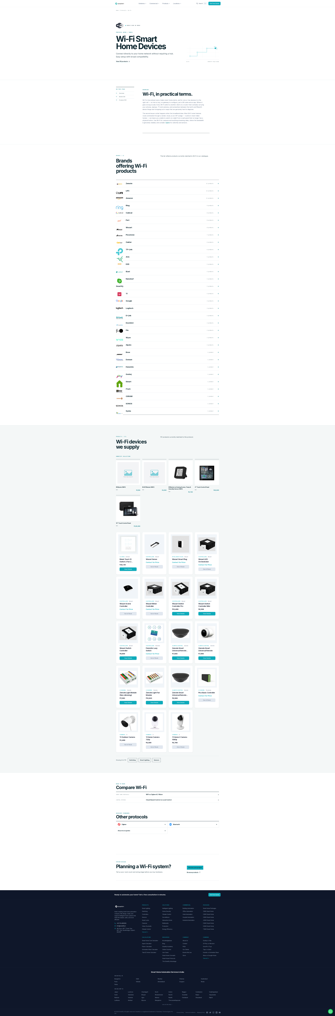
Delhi (137, 979)
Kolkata (138, 981)
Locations (176, 3)
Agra (143, 997)
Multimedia (165, 923)
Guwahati (184, 994)
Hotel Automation (187, 914)
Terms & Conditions (190, 1012)
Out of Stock (154, 566)
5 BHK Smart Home (208, 923)
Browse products (193, 872)
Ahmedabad (161, 981)
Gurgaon (181, 981)
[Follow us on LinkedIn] (216, 1012)
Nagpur (184, 992)
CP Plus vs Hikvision (209, 943)
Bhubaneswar (159, 994)
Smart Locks (145, 920)
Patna (116, 984)
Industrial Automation (188, 920)
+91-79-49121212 (121, 923)
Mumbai (160, 979)
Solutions (142, 3)
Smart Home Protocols (168, 958)
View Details (128, 569)
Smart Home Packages (209, 908)
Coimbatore (199, 992)
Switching (132, 760)
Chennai (181, 979)
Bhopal (144, 994)
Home (117, 10)
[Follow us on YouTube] (220, 1012)
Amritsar (130, 1000)
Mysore (144, 1000)
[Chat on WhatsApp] (330, 1011)
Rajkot (211, 997)
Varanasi (130, 997)
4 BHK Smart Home (208, 920)
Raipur (197, 994)
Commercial (154, 3)
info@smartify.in (121, 926)
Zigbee (167, 123)
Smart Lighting (144, 760)
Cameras (144, 923)
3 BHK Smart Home (208, 917)
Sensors (156, 760)
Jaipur (116, 992)
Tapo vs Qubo (207, 949)
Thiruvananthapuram (174, 1000)
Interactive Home (167, 920)
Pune (115, 981)
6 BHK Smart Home (208, 926)
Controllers (145, 914)
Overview (120, 93)
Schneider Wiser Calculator (150, 949)
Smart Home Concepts (168, 955)
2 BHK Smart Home (208, 914)
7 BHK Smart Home (208, 929)
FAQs (184, 946)
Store (184, 955)
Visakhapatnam (213, 992)
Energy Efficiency (167, 929)
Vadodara (131, 994)
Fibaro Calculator (147, 946)
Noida (202, 981)
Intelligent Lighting (167, 908)
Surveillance (165, 917)
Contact (185, 943)
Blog (163, 943)
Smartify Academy (167, 946)
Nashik (170, 997)
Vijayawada (212, 994)
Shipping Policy (201, 1012)
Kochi (156, 992)
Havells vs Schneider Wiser (211, 952)
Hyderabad (204, 979)
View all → (145, 932)
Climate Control (146, 929)
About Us (185, 940)
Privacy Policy (180, 1012)
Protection (165, 926)
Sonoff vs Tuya (207, 946)
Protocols (123, 10)
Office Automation (188, 911)
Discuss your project (195, 867)
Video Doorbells (146, 926)
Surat (115, 994)
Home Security (166, 911)
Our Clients (186, 949)
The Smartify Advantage (169, 961)
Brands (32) (120, 96)
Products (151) (121, 100)
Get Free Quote (214, 3)
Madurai (116, 997)
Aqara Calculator (147, 943)
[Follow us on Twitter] (210, 1012)
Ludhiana (117, 1000)
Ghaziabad (199, 997)
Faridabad (185, 997)
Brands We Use (187, 952)
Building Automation (188, 908)
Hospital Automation (188, 917)
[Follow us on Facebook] (207, 1012)
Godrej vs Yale (207, 940)
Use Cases (165, 952)
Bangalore (117, 979)
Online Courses (166, 949)
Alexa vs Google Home (209, 955)
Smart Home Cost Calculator (150, 940)
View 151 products (123, 61)
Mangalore (158, 1000)
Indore (170, 992)
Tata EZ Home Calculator (149, 952)
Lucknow (130, 992)
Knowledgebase (167, 940)
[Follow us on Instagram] (213, 1012)
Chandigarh (145, 992)
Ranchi (170, 994)
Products (165, 3)
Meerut (157, 997)
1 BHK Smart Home (208, 911)
